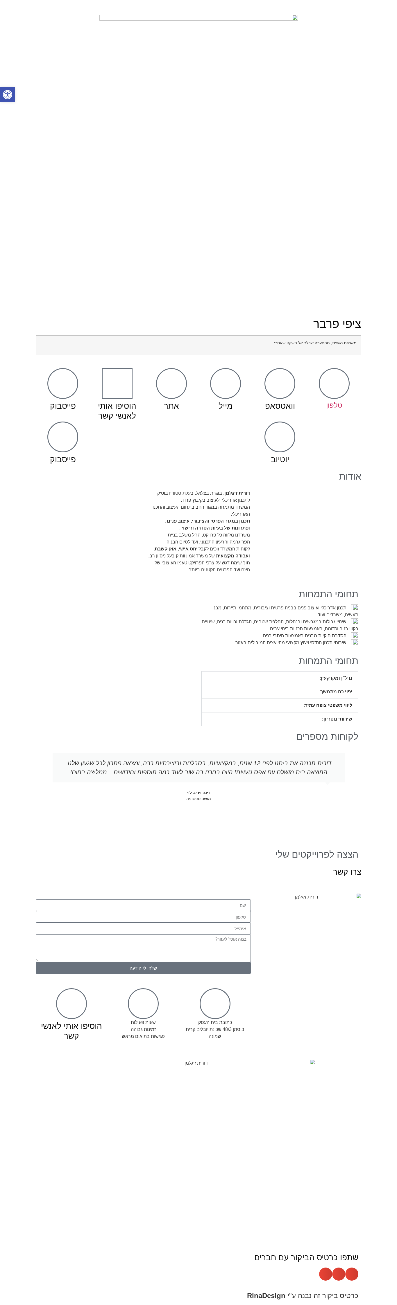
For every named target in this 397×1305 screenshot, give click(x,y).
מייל (226, 406)
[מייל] (225, 383)
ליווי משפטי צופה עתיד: (327, 705)
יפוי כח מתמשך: (335, 691)
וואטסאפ (280, 406)
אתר (171, 406)
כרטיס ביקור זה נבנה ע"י (302, 1295)
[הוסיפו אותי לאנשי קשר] (117, 383)
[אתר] (171, 383)
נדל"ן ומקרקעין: (335, 678)
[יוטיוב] (279, 437)
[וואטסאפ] (279, 383)
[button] (280, 678)
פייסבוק (63, 406)
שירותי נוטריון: (337, 719)
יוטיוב (280, 459)
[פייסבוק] (62, 383)
